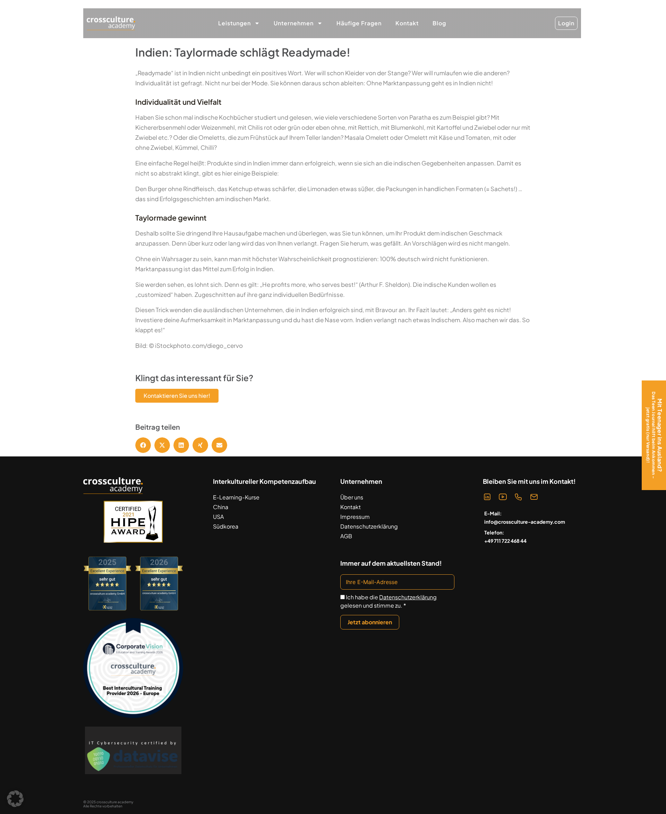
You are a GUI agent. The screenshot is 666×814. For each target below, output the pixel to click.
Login (566, 23)
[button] (143, 445)
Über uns (351, 497)
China (220, 507)
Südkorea (225, 526)
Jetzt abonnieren (370, 622)
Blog (439, 23)
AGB (346, 536)
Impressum (355, 516)
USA (218, 516)
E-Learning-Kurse (236, 497)
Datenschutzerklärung (369, 526)
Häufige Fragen (359, 23)
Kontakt (407, 23)
